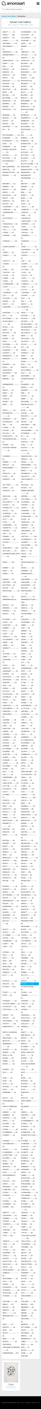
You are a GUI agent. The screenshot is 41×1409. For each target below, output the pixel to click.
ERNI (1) (25, 393)
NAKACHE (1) (28, 909)
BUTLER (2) (8, 204)
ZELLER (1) (27, 1350)
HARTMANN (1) (29, 579)
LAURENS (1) (10, 734)
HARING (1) (8, 579)
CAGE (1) (25, 204)
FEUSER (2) (26, 422)
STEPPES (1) (9, 1201)
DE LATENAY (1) (10, 318)
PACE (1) (26, 952)
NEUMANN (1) (9, 915)
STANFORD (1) (9, 1189)
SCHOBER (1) (28, 1141)
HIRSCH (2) (8, 614)
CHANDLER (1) (29, 242)
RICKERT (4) (10, 1049)
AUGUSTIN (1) (27, 60)
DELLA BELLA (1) (29, 333)
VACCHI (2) (27, 1255)
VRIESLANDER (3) (29, 1297)
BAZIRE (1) (26, 86)
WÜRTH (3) (10, 1341)
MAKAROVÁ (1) (27, 812)
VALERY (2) (26, 1258)
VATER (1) (7, 1267)
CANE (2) (25, 215)
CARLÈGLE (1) (25, 218)
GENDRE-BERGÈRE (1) (27, 492)
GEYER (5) (10, 499)
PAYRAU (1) (28, 964)
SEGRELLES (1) (27, 1161)
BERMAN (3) (9, 103)
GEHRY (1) (8, 488)
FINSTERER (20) (28, 424)
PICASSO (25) (9, 987)
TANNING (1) (10, 1218)
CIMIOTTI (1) (9, 261)
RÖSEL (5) (26, 1078)
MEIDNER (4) (27, 855)
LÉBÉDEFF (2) (27, 746)
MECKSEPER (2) (29, 849)
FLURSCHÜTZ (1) (10, 436)
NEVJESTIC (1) (10, 918)
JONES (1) (10, 657)
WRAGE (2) (26, 1336)
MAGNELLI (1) (28, 806)
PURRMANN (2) (28, 1021)
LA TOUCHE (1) (28, 708)
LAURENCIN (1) (28, 731)
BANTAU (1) (8, 69)
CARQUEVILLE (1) (10, 224)
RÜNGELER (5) (29, 1093)
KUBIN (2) (26, 700)
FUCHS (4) (8, 476)
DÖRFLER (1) (27, 353)
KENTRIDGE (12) (11, 680)
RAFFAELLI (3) (29, 1028)
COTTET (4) (27, 290)
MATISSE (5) (9, 840)
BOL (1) (26, 135)
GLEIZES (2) (8, 505)
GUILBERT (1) (28, 542)
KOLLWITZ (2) (27, 694)
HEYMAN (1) (9, 611)
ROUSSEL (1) (10, 1086)
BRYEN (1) (8, 192)
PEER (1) (26, 966)
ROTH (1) (8, 1084)
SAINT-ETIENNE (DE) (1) (10, 1108)
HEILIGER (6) (28, 588)
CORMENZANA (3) (10, 284)
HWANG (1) (26, 631)
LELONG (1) (27, 757)
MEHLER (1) (27, 852)
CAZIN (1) (28, 227)
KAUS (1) (25, 677)
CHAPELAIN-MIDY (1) (11, 248)
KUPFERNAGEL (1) (29, 705)
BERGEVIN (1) (9, 101)
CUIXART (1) (27, 295)
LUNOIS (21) (28, 797)
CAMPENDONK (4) (11, 213)
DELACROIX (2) (28, 330)
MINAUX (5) (27, 866)
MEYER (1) (9, 863)
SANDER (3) (9, 1112)
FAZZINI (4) (27, 413)
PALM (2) (8, 958)
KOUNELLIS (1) (10, 697)
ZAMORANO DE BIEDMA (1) (11, 1348)
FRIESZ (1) (26, 470)
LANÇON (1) (9, 723)
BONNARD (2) (9, 146)
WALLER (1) (9, 1307)
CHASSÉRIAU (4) (29, 249)
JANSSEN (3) (27, 642)
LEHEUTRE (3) (10, 754)
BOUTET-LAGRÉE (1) (29, 164)
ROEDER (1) (8, 1069)
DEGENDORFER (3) (29, 327)
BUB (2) (26, 192)
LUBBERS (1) (27, 789)
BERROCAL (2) (28, 106)
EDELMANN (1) (28, 376)
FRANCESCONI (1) (29, 456)
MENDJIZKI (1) (10, 858)
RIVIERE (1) (26, 1058)
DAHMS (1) (9, 301)
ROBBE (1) (8, 1061)
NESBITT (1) (28, 912)
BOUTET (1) (27, 161)
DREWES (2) (27, 358)
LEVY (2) (8, 771)
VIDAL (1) (26, 1281)
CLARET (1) (26, 267)
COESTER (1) (8, 272)
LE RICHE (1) (9, 743)
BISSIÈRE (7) (27, 124)
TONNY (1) (9, 1233)
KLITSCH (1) (8, 691)
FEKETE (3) (27, 419)
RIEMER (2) (9, 1052)
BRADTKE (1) (9, 169)
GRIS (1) (7, 533)
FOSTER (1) (27, 447)
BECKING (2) (27, 89)
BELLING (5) (9, 95)
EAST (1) (26, 373)
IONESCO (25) (10, 636)
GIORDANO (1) (27, 502)
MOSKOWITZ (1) (27, 892)
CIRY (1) (26, 261)
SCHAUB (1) (8, 1126)
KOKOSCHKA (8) (10, 694)
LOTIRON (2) (27, 783)
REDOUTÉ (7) (11, 1041)
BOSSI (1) (26, 149)
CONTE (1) (27, 278)
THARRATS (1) (11, 1224)
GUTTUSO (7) (9, 551)
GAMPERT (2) (9, 479)
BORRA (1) (27, 146)
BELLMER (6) (27, 95)
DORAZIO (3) (9, 353)
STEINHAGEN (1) (29, 1192)
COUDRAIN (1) (10, 292)
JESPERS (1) (27, 651)
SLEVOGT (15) (9, 1181)
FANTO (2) (9, 410)
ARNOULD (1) (27, 52)
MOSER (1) (8, 892)
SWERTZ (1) (9, 1212)
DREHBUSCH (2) (10, 356)
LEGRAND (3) (8, 751)
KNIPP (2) (27, 691)
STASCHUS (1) (28, 1189)
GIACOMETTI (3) (11, 502)
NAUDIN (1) (9, 912)
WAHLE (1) (8, 1304)
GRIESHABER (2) (28, 531)
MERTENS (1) (29, 858)
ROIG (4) (27, 1069)
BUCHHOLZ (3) (9, 195)
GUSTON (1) (27, 548)
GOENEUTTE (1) (11, 508)
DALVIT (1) (8, 304)
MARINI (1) (27, 823)
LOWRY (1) (25, 786)
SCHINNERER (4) (10, 1132)
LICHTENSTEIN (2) (28, 774)
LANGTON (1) (9, 728)
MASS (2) (26, 829)
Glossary (34, 1402)
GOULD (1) (25, 519)
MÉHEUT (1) (9, 852)
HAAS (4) (26, 551)
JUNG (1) (26, 665)
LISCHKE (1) (26, 780)
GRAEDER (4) (27, 525)
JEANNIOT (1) (11, 649)
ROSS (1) (7, 1081)
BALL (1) (8, 66)
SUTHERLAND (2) (28, 1208)
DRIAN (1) (29, 361)
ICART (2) (8, 634)
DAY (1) (7, 315)
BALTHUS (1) (25, 66)
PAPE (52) (7, 961)
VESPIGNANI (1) (10, 1278)
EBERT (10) (8, 376)
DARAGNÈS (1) (11, 307)
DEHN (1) (7, 330)
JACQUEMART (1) (10, 639)
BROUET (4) (9, 189)
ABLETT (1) (9, 32)
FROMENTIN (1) (28, 473)
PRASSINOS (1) (28, 1015)
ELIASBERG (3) (27, 384)
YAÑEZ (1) (29, 1341)
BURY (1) (25, 201)
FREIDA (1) (27, 462)
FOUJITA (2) (26, 451)
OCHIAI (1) (26, 935)
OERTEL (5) (8, 938)
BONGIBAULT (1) (10, 141)
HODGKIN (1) (28, 619)
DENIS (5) (8, 335)
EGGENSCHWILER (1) (29, 380)
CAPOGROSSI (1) (10, 219)
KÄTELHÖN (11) (11, 677)
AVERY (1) (8, 63)
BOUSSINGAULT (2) (10, 162)
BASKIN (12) (27, 78)
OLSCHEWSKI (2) (28, 941)
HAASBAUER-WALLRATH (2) (11, 555)
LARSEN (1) (8, 731)
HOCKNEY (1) (9, 619)
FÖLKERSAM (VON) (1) (11, 440)
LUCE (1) (27, 792)
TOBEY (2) (26, 1227)
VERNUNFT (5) (28, 1273)
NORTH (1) (8, 932)
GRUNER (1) (8, 536)
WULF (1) (8, 1339)
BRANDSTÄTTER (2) (11, 172)
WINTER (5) (9, 1327)
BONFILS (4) (27, 138)
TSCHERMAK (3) (28, 1244)
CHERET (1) (8, 252)
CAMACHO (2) (9, 209)
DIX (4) (24, 347)
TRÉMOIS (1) (10, 1241)
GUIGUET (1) (11, 543)
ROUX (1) (8, 1089)
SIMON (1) (25, 1172)
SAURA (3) (27, 1118)
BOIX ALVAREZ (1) (11, 135)
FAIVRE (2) (8, 401)
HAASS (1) (26, 554)
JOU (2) (25, 662)
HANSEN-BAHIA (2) (28, 575)
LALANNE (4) (9, 720)
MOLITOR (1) (10, 875)
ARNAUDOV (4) (10, 52)
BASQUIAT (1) (11, 81)
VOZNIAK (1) (10, 1296)
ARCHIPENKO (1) (11, 47)
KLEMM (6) (9, 688)
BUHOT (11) (8, 198)
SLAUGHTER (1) (28, 1178)
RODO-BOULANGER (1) (28, 1065)
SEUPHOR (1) (9, 1166)
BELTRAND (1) (10, 98)
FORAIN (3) (8, 445)
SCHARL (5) (26, 1123)
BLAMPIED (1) (10, 126)
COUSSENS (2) (28, 292)
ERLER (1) (8, 393)
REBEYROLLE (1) (28, 1035)
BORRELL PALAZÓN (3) (9, 150)
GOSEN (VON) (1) (29, 516)
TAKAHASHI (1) (10, 1215)
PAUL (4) (7, 964)
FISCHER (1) (26, 427)
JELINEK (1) (26, 648)
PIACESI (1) (27, 984)
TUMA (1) (8, 1247)
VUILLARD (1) (28, 1301)
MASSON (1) (9, 832)
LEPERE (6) (10, 763)
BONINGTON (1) (29, 144)
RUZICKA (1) (27, 1098)
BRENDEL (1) (27, 186)
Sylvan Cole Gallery (9, 16)
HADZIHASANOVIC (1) (29, 563)
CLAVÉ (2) (8, 269)
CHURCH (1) (29, 256)
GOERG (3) (27, 508)
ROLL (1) (7, 1072)
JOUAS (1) (8, 665)
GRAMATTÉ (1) (10, 528)
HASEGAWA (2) (28, 582)
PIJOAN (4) (26, 992)
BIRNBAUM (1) (27, 121)
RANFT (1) (26, 1032)
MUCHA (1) (9, 898)
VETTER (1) (27, 1278)
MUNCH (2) (27, 903)
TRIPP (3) (9, 1244)
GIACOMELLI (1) (28, 499)
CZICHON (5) (10, 298)
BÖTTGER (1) (27, 155)
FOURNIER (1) (10, 457)
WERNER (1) (26, 1316)
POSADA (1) (28, 1010)
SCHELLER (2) (28, 1126)
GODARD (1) (27, 505)
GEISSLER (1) (8, 490)
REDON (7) (26, 1038)
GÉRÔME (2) (28, 496)
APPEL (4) (26, 43)
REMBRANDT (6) (10, 1045)
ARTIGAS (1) (28, 55)
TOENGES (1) (28, 1230)
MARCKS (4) (27, 817)
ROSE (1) (7, 1078)
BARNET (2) (26, 75)
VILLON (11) (27, 1287)
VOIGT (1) (28, 1290)
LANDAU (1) (26, 723)
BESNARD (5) (9, 115)
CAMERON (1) (29, 209)
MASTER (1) (28, 832)
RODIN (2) (9, 1064)
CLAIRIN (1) (29, 264)
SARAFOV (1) (9, 1118)
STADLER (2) (26, 1187)
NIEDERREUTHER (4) (29, 922)
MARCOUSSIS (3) (10, 820)
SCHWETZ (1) (27, 1152)
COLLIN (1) (8, 275)
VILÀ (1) (27, 1284)
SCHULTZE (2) (28, 1146)
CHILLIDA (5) (28, 252)
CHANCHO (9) (10, 241)
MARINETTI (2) (9, 824)
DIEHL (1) (9, 341)
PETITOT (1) (28, 976)
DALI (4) (26, 301)
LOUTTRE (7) (10, 786)
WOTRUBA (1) (27, 1333)
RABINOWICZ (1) (11, 1026)
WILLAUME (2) (29, 1320)
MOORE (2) (8, 881)
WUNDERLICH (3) (28, 1339)
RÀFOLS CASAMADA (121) (10, 1033)
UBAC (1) (26, 1250)
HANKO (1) (8, 573)
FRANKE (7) (9, 462)
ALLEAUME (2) (28, 40)
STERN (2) (27, 1201)
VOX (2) (27, 1293)
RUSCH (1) (8, 1098)
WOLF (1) (7, 1330)
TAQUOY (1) (27, 1221)
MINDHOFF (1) (9, 869)
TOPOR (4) (27, 1233)
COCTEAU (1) (27, 269)
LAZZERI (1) (9, 740)
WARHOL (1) (8, 1310)
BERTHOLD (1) (9, 109)
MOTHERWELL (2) (11, 895)
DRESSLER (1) (11, 360)
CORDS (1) (8, 281)
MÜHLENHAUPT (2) (11, 901)
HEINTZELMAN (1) (28, 592)
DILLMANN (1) (10, 344)
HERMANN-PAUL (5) (9, 599)
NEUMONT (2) (28, 915)
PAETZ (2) (25, 955)
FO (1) (24, 436)
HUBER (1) (27, 625)
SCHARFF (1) (9, 1123)
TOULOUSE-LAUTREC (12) (28, 1237)
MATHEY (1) (29, 836)
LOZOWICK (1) (9, 789)
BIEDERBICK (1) (29, 118)
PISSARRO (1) (10, 1001)
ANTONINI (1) (10, 43)
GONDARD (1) (28, 510)
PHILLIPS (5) (8, 984)
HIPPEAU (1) (28, 611)
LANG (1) (7, 725)
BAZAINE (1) (8, 86)
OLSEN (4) (8, 944)
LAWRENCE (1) (9, 737)
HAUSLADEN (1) (28, 585)
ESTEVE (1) (27, 396)
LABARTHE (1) (10, 711)
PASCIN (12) (26, 961)
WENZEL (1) (27, 1313)
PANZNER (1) (27, 958)
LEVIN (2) (25, 766)
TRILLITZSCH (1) (28, 1241)
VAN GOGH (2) (10, 1264)
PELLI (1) (25, 969)
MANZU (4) (9, 817)
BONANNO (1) (10, 138)
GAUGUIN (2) (27, 485)
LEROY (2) (27, 763)
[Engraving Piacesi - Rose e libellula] (11, 1373)
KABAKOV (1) (8, 668)
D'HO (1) (25, 298)
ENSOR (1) (8, 390)
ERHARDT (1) (29, 390)
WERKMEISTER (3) (11, 1317)
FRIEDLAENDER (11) (10, 469)
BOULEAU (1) (28, 158)
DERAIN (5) (8, 338)
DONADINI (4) (10, 350)
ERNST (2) (7, 396)
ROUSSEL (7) (28, 1086)
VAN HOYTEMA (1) (29, 1264)
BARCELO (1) (27, 69)
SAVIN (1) (8, 1121)
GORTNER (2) (8, 516)
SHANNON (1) (28, 1166)
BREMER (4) (8, 186)
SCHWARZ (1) (27, 1149)
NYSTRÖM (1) (28, 932)
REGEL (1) (25, 1041)
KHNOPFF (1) (10, 682)
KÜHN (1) (8, 702)
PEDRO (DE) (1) (9, 966)
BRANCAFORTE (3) (29, 169)
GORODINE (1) (28, 513)
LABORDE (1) (27, 711)
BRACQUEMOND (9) (11, 166)
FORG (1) (26, 445)
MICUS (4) (26, 863)
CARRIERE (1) (28, 224)
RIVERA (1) (8, 1058)
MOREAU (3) (10, 886)
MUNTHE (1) (27, 906)
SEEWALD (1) (27, 1158)
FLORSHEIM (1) (28, 433)
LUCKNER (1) (11, 796)
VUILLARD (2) (10, 1301)
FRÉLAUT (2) (8, 465)
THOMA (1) (26, 1224)
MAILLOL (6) (9, 812)
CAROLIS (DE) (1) (29, 221)
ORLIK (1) (7, 946)
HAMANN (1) (26, 571)
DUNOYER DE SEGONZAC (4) (10, 371)
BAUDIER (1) (8, 83)
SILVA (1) (9, 1172)
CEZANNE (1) (27, 229)
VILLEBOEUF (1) (10, 1287)
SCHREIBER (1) (28, 1143)
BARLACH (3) (9, 75)
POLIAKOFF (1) (10, 1006)
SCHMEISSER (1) (28, 1132)
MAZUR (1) (9, 849)
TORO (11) (8, 1235)
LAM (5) (26, 720)
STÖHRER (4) (27, 1204)
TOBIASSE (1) (9, 1230)
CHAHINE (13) (9, 235)
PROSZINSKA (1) (10, 1021)
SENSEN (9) (7, 1164)
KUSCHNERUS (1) (10, 708)
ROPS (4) (29, 1073)
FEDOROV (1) (28, 416)
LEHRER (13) (9, 757)
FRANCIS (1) (26, 459)
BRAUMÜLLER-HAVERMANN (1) (29, 178)
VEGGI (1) (26, 1267)
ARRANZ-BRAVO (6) (11, 56)
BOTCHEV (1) (27, 152)
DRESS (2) (27, 356)
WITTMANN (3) (29, 1327)
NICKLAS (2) (27, 918)
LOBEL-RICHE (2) (10, 783)
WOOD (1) (11, 1334)
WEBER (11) (29, 1310)
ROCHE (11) (27, 1061)
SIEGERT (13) (11, 1169)
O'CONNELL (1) (11, 935)
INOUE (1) (26, 634)
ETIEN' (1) (6, 399)
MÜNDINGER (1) (10, 906)
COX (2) (8, 295)
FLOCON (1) (8, 433)
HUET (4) (25, 628)
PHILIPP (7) (28, 981)
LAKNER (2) (27, 717)
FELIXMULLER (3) (11, 422)
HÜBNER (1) (9, 628)
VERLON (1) (27, 1270)
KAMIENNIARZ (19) (29, 668)
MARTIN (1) (27, 826)
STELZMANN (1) (28, 1195)
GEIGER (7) (26, 488)
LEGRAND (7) (27, 748)
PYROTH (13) (9, 1024)
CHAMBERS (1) (29, 236)
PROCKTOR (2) (28, 1018)
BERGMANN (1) (28, 101)
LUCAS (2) (8, 792)
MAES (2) (25, 803)
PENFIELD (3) (9, 972)
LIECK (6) (9, 780)
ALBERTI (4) (9, 38)
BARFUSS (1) (8, 72)
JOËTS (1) (26, 654)
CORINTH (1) (27, 281)
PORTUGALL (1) (10, 1009)
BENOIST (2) (27, 98)
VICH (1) (7, 1281)
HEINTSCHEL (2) (11, 591)
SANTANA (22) (28, 1115)
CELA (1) (9, 229)
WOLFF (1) (27, 1330)
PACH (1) (8, 955)
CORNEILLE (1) (29, 284)
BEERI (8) (7, 92)
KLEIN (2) (27, 685)
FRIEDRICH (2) (29, 468)
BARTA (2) (8, 78)
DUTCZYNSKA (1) (29, 370)
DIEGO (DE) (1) (27, 338)
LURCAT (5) (26, 800)
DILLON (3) (28, 344)
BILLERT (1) (8, 121)
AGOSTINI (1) (27, 35)
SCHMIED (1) (11, 1141)
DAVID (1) (27, 312)
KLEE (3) (7, 685)
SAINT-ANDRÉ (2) (29, 1102)
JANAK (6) (8, 642)
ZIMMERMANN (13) (10, 1353)
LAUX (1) (26, 734)
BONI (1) (7, 144)
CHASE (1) (29, 247)
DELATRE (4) (9, 333)
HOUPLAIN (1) (10, 625)
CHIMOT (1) (9, 255)
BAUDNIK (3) (28, 83)
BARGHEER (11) (28, 72)
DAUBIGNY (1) (11, 312)
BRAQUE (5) (9, 175)
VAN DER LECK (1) (28, 1261)
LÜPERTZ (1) (9, 800)
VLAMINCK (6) (11, 1290)
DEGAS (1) (8, 327)
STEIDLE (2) (9, 1192)
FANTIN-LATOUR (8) (29, 406)
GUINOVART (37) (10, 548)
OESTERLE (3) (28, 938)
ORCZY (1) (26, 944)
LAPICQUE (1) (28, 728)
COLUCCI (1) (26, 275)
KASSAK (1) (26, 674)
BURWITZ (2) (8, 201)
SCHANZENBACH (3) (29, 1121)
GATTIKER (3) (10, 485)
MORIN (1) (27, 886)
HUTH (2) (8, 631)
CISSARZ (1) (10, 265)
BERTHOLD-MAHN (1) (27, 110)
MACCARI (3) (9, 803)
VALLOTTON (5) (10, 1261)
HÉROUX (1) (27, 605)
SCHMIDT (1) (9, 1135)
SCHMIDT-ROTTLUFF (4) (29, 1136)
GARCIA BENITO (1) (29, 480)
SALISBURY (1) (29, 1108)
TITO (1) (7, 1227)
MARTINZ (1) (8, 829)
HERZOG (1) (27, 608)
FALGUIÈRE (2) (29, 401)
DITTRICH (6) (9, 347)
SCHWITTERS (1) (10, 1155)
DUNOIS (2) (27, 367)
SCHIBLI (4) (10, 1129)
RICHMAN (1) (27, 1046)
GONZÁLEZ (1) (9, 513)
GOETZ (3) (8, 510)
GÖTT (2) (7, 519)
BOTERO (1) (10, 155)
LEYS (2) (8, 774)
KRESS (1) (26, 697)
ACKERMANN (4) (28, 32)
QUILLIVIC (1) (27, 1024)
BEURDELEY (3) (28, 115)
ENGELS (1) (27, 387)
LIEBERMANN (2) (10, 777)
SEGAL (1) (8, 1161)
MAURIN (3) (9, 843)
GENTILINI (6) (9, 496)
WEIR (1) (9, 1313)
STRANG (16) (8, 1207)
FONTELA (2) (27, 442)
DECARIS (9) (27, 321)
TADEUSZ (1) (28, 1212)
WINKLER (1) (27, 1324)
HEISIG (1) (8, 596)
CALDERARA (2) (10, 207)
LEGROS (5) (27, 751)
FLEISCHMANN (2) (29, 430)
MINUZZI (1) (27, 869)
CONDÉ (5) (8, 278)
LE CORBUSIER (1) (27, 740)
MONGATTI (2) (9, 878)
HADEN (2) (29, 558)
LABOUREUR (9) (10, 715)
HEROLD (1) (8, 605)
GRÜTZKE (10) (29, 536)
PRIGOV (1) (9, 1018)
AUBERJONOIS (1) (10, 60)
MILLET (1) (10, 866)
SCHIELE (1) (26, 1129)
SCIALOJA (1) (26, 1155)
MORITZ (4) (26, 889)
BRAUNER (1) (9, 184)
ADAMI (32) (9, 35)
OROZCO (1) (29, 948)
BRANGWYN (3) (28, 172)
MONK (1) (26, 878)
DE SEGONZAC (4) (10, 322)
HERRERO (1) (10, 608)
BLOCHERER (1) (27, 126)
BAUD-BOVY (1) (26, 81)
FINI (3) (7, 424)
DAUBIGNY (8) (27, 308)
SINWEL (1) (27, 1175)
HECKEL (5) (8, 588)
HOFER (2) (7, 622)
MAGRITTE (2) (9, 809)
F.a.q (38, 1402)
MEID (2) (7, 855)
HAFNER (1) (8, 568)
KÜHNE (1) (26, 702)
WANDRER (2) (27, 1307)
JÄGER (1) (26, 639)
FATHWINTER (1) (11, 414)
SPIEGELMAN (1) (27, 1184)
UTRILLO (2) (9, 1255)
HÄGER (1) (27, 568)
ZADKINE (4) (7, 1344)
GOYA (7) (9, 522)
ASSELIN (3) (27, 58)
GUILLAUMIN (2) (29, 545)
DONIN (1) (27, 350)
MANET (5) (9, 815)
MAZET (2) (8, 846)
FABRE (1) (26, 399)
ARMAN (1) (29, 47)
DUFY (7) (25, 364)
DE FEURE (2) (28, 315)
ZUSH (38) (24, 1356)
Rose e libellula (11, 1386)
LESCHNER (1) (10, 766)
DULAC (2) (8, 367)
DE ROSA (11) (28, 318)
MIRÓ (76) (26, 872)
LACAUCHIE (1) (29, 714)
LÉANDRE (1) (9, 746)
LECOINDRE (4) (10, 748)
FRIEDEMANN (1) (28, 465)
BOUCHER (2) (9, 158)
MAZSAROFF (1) (28, 846)
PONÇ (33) (26, 1006)
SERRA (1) (26, 1164)
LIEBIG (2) (26, 777)
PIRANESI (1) (29, 996)
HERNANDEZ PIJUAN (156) (29, 600)
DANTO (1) (26, 304)
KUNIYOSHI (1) (10, 705)
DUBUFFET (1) (9, 364)
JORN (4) (26, 659)
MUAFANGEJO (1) (28, 895)
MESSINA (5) (28, 860)
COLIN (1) (25, 272)
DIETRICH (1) (27, 341)
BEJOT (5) (26, 92)
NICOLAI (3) (10, 922)
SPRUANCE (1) (10, 1187)
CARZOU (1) (8, 227)
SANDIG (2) (27, 1112)
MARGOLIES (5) (28, 820)
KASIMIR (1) (8, 674)
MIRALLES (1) (8, 872)
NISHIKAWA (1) (29, 926)
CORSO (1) (27, 287)
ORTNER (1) (8, 952)
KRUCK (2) (9, 700)
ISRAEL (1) (26, 636)
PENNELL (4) (27, 972)
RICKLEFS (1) (27, 1049)
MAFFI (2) (7, 806)
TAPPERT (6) (9, 1221)
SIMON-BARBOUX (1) (9, 1176)
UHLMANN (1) (9, 1253)
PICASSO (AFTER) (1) (29, 988)
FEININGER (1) (9, 419)
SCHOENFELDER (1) (11, 1145)
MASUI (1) (10, 835)
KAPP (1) (26, 671)
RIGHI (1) (27, 1055)
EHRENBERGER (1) (11, 385)
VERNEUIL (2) (11, 1274)
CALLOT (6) (27, 207)
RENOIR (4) (29, 1044)
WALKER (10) (27, 1304)
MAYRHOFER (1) (29, 843)
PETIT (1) (8, 975)
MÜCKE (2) (27, 898)
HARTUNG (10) (9, 582)
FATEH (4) (26, 410)
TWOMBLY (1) (26, 1247)
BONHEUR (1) (27, 141)
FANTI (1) (7, 404)
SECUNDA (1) (9, 1158)
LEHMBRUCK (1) (29, 754)
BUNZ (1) (26, 198)
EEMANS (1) (8, 379)
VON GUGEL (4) (10, 1293)
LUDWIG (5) (28, 794)
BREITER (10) (28, 184)
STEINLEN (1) (9, 1196)
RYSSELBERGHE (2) (11, 1102)
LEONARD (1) (10, 760)
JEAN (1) (26, 645)
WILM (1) (8, 1324)
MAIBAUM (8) (27, 809)
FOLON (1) (28, 439)
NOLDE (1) (26, 929)
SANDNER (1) (8, 1115)
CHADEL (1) (8, 232)
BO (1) (6, 129)
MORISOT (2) (9, 889)
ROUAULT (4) (28, 1084)
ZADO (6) (27, 1344)
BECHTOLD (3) (9, 89)
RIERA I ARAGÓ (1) (27, 1052)
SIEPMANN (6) (28, 1169)
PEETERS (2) (8, 969)
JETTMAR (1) (9, 654)
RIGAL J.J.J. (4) (7, 1055)
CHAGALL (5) (27, 232)
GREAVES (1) (9, 531)
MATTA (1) (27, 840)
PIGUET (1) (9, 992)
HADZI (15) (8, 562)
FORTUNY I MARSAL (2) (10, 449)
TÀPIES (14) (27, 1218)
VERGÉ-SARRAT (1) (11, 1270)
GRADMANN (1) (10, 525)
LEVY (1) (27, 769)
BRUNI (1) (26, 189)
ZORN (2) (26, 1353)
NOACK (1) (9, 929)
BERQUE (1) (8, 106)
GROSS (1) (26, 533)
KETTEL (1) (27, 680)
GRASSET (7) (27, 528)
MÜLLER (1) (26, 901)
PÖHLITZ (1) (27, 1004)
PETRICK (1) (10, 981)
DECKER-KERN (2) (29, 324)
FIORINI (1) (9, 427)
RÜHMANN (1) (9, 1092)
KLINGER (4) (26, 688)
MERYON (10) (9, 860)
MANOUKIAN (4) (29, 815)
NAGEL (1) (8, 909)
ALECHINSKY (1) (28, 38)
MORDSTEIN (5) (29, 882)
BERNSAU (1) (26, 103)
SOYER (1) (8, 1184)
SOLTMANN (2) (27, 1181)
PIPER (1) (7, 995)
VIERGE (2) (8, 1284)
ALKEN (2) (10, 40)
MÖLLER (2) (26, 875)
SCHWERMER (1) (11, 1152)
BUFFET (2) (27, 195)
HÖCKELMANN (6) (29, 615)
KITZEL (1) (27, 682)
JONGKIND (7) (11, 661)
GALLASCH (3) (28, 476)
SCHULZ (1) (10, 1149)
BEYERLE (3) (9, 118)
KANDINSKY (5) (10, 671)
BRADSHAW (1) (29, 166)
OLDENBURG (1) (10, 941)
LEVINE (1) (8, 769)
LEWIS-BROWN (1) (29, 771)
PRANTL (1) (8, 1015)
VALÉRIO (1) (10, 1258)
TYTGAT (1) (9, 1250)
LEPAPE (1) (27, 760)
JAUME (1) (8, 645)
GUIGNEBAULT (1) (28, 539)
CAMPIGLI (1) (28, 212)
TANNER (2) (26, 1215)
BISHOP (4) (8, 124)
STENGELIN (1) (29, 1198)
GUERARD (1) (9, 539)
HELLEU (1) (28, 596)
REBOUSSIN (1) (10, 1038)
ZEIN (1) (25, 1347)
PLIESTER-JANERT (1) (11, 1004)
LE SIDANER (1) (28, 743)
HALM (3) (7, 571)
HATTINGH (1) (9, 585)
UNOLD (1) (26, 1253)
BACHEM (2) (26, 63)
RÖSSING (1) (26, 1081)
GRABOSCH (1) (27, 522)
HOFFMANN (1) (27, 622)
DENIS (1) (27, 335)
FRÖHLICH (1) (9, 473)
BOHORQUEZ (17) (28, 130)
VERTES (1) (27, 1276)
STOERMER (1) (9, 1204)
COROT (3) (10, 288)
